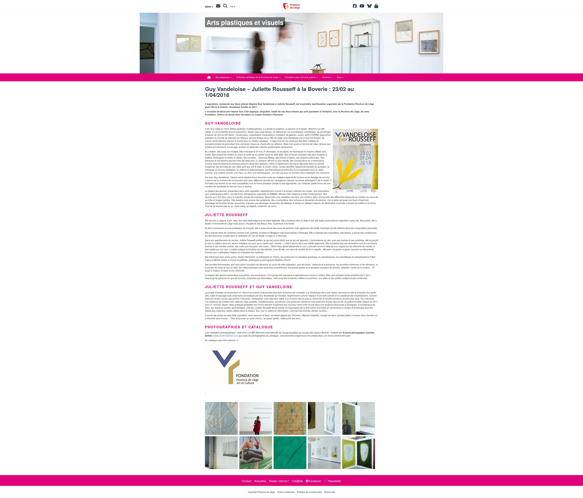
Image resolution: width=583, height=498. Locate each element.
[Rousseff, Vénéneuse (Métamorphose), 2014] (290, 418)
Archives (326, 77)
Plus (339, 77)
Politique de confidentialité (309, 491)
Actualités (260, 481)
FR (232, 6)
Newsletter (334, 481)
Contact (246, 481)
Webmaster (329, 491)
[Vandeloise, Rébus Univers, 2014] (290, 452)
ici (237, 340)
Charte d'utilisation (286, 491)
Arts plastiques (222, 77)
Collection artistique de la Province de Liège (257, 77)
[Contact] (218, 6)
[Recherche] (225, 6)
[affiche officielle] (355, 161)
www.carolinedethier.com (226, 335)
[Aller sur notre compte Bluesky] (369, 6)
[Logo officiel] (291, 367)
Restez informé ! (279, 481)
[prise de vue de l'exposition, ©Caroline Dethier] (255, 418)
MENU (208, 6)
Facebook (314, 481)
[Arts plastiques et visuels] (209, 77)
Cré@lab (297, 481)
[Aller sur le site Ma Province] (376, 6)
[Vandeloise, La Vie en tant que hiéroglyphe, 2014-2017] (255, 452)
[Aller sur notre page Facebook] (355, 6)
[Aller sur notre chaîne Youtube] (362, 6)
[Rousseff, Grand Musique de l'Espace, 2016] (221, 418)
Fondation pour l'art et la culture (300, 77)
